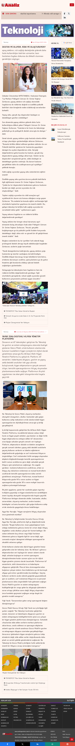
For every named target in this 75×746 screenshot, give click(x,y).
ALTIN (15, 714)
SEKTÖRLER (42, 705)
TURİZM (53, 711)
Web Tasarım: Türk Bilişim (67, 735)
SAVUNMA (42, 723)
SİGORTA (3, 726)
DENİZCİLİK (54, 720)
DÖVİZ (15, 711)
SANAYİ (53, 723)
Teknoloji (6, 42)
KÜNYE (53, 731)
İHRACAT (28, 711)
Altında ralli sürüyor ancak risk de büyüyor (49, 13)
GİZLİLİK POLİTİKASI (54, 735)
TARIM (40, 717)
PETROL (16, 717)
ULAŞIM (41, 726)
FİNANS (16, 705)
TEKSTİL (53, 714)
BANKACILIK (4, 717)
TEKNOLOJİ (54, 708)
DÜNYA (28, 708)
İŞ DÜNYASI (29, 714)
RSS (64, 731)
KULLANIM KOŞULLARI (54, 741)
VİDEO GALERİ (68, 708)
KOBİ (2, 714)
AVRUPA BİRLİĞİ (31, 723)
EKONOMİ (4, 705)
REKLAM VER (6, 700)
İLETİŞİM (70, 700)
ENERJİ (53, 705)
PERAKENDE (42, 720)
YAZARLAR (67, 705)
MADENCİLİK (17, 720)
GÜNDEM (29, 705)
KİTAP (65, 711)
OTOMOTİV (42, 708)
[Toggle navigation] (72, 4)
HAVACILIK (54, 717)
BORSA (16, 708)
